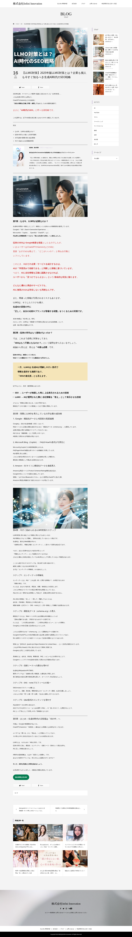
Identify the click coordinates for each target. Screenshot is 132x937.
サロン (96, 117)
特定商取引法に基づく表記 (109, 3)
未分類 (96, 139)
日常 (95, 135)
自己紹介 (74, 3)
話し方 (96, 144)
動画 (95, 130)
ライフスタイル (98, 126)
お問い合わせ (93, 3)
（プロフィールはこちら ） (46, 147)
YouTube (96, 112)
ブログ (83, 3)
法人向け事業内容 (62, 3)
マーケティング (98, 121)
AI (19, 29)
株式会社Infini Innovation (27, 3)
